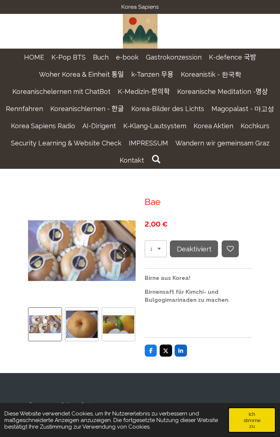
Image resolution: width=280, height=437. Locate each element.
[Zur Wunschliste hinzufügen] (230, 249)
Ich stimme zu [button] (252, 420)
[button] (45, 324)
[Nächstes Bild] (124, 250)
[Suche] (156, 159)
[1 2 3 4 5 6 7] (156, 249)
